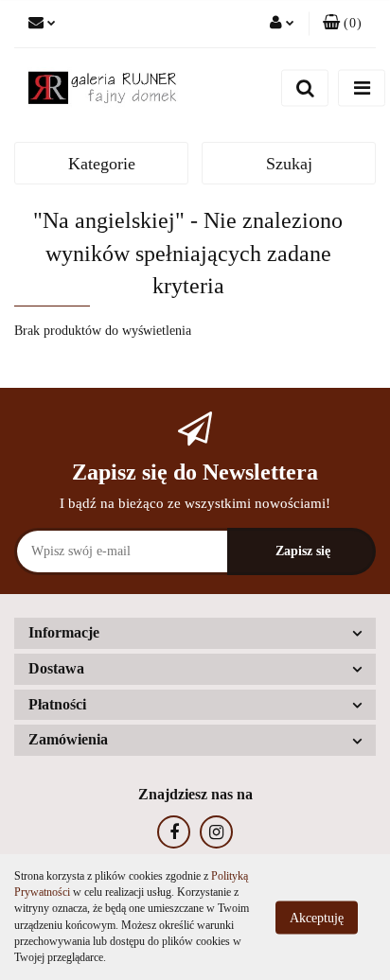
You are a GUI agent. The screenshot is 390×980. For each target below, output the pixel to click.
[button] (342, 23)
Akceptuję (317, 917)
